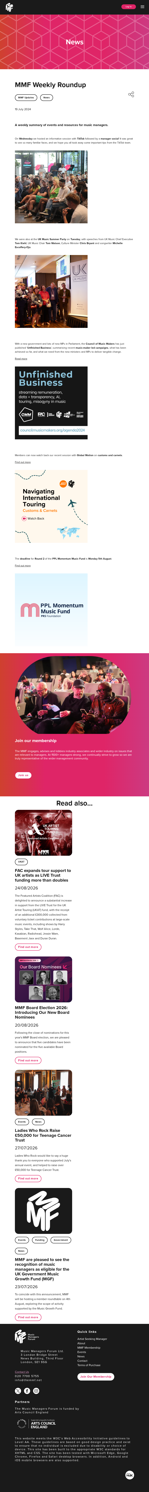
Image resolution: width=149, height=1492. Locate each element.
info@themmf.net (28, 1380)
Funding (39, 1240)
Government (61, 1240)
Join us (23, 775)
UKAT (21, 861)
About (81, 1343)
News (46, 97)
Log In (129, 6)
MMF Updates (26, 97)
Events (22, 1122)
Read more (21, 358)
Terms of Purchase (88, 1365)
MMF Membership (88, 1348)
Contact (82, 1361)
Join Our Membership (95, 1377)
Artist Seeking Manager (92, 1339)
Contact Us (22, 1372)
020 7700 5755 (27, 1376)
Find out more (23, 462)
